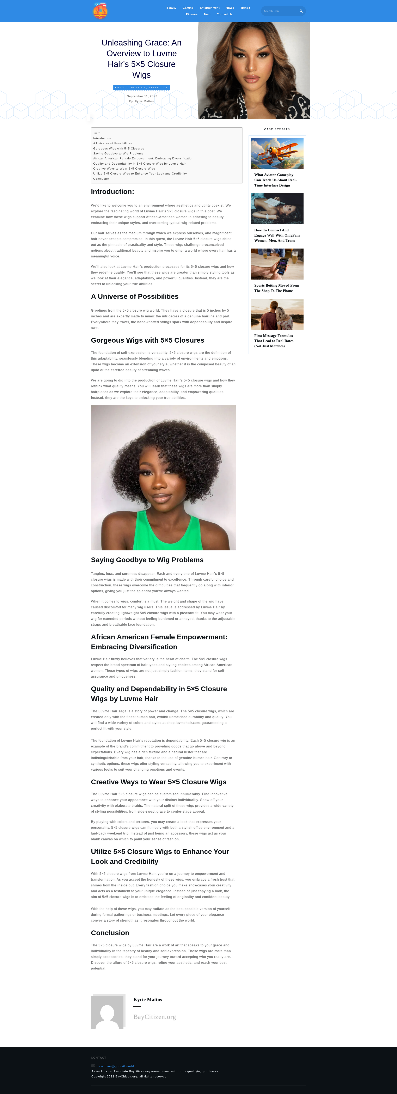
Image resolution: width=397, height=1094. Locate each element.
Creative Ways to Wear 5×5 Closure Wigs (124, 168)
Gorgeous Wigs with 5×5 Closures (118, 148)
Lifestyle (158, 87)
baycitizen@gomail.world (115, 1066)
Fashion (138, 87)
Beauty (121, 87)
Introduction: (102, 138)
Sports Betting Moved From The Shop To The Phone (277, 273)
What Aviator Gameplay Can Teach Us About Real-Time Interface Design (277, 164)
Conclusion (101, 178)
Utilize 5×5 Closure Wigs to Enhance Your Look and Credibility (140, 173)
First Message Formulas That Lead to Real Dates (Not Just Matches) (277, 325)
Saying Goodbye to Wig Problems (118, 153)
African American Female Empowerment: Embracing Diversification (143, 158)
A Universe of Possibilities (112, 143)
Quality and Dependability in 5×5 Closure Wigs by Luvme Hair (139, 163)
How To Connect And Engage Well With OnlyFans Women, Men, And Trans (277, 220)
